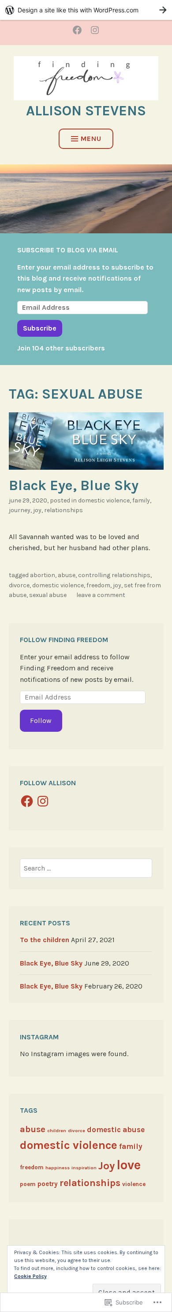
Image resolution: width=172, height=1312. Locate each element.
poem (28, 1184)
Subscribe (39, 328)
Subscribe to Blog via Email (67, 250)
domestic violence (104, 500)
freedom (98, 585)
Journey (19, 510)
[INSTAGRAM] (95, 30)
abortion (42, 575)
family (141, 500)
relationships (63, 510)
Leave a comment (100, 595)
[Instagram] (43, 801)
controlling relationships (114, 575)
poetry (47, 1184)
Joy (37, 510)
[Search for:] (86, 868)
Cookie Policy (30, 1276)
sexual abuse (48, 595)
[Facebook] (27, 801)
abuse (66, 575)
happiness (57, 1168)
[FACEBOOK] (77, 30)
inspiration (84, 1168)
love (128, 1164)
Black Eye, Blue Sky (73, 485)
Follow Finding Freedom (64, 639)
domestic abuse (116, 1129)
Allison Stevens (86, 111)
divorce (19, 585)
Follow (41, 720)
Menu (91, 138)
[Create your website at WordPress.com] (86, 10)
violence (134, 1184)
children (56, 1130)
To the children (44, 940)
